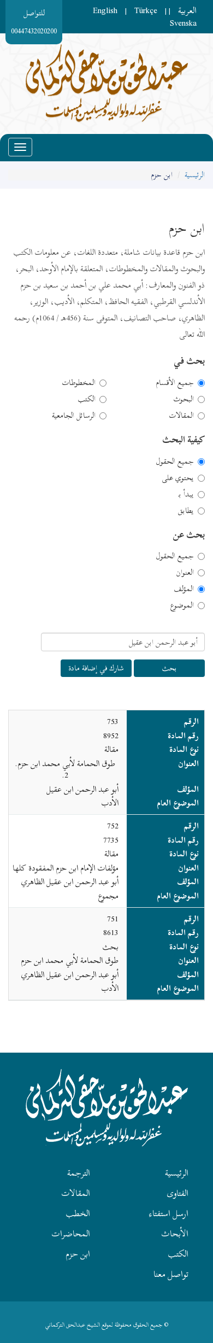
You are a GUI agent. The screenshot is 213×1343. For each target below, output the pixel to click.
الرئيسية (195, 175)
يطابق (185, 510)
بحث (169, 668)
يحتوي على (178, 477)
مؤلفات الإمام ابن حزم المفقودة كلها (66, 868)
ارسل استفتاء (168, 1213)
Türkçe (145, 10)
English (105, 10)
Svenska (183, 23)
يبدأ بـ (186, 494)
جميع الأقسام (175, 382)
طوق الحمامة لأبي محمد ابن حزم (70, 960)
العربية (187, 10)
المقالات (181, 415)
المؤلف (184, 588)
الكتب (87, 399)
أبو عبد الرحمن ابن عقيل (82, 789)
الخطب (78, 1213)
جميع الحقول (175, 461)
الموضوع (182, 605)
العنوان (185, 572)
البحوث (183, 399)
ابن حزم (78, 1254)
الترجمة (78, 1173)
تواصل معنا (170, 1274)
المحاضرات (70, 1233)
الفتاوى (177, 1193)
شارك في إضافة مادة (96, 668)
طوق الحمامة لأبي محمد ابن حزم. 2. (65, 769)
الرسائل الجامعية (74, 415)
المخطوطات (79, 382)
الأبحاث (174, 1233)
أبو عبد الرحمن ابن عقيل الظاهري (70, 881)
